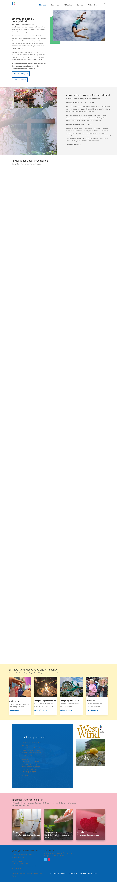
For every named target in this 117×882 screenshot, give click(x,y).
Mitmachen (93, 5)
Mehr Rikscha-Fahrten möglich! (28, 557)
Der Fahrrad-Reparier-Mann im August (31, 393)
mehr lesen (17, 240)
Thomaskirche (25, 396)
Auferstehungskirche (27, 560)
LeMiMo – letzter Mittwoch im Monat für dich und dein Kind (41, 311)
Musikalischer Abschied (24, 229)
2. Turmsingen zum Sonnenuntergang (31, 475)
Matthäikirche (25, 314)
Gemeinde (55, 5)
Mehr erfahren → (15, 711)
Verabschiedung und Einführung (28, 639)
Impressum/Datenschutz (68, 873)
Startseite (43, 5)
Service (80, 5)
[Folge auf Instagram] (49, 859)
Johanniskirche (25, 232)
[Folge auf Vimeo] (45, 859)
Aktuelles (68, 5)
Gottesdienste (20, 79)
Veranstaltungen (21, 73)
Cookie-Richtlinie (84, 873)
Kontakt (95, 873)
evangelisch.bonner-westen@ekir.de (24, 866)
